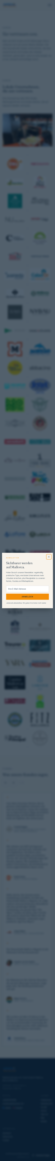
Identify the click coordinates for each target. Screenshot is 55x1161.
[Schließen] (49, 557)
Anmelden (27, 597)
